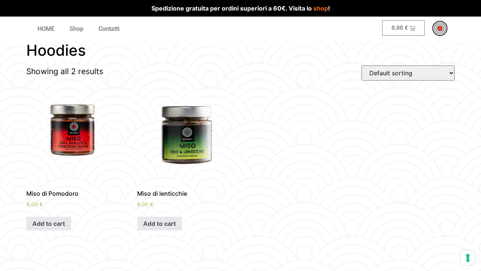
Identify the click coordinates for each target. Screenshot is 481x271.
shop (320, 8)
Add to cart (48, 223)
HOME (46, 28)
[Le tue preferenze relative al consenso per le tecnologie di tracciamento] (468, 258)
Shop (76, 28)
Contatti (108, 28)
